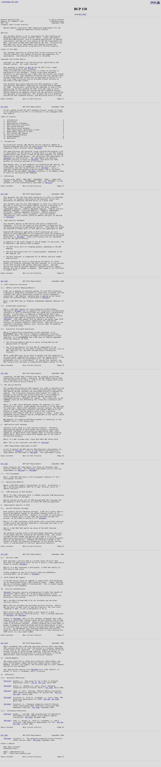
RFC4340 (38, 148)
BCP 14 (34, 683)
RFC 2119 (42, 683)
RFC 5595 (36, 740)
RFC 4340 (49, 687)
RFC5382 (35, 159)
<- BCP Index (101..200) (9, 2)
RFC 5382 (16, 724)
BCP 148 (47, 699)
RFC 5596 (35, 707)
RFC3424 (32, 171)
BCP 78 (30, 67)
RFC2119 (49, 183)
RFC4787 (7, 158)
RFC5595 (35, 574)
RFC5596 (45, 168)
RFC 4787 (16, 694)
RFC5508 (34, 452)
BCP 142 (60, 722)
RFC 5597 (82, 14)
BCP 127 (58, 692)
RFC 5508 (55, 699)
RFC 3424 (28, 717)
